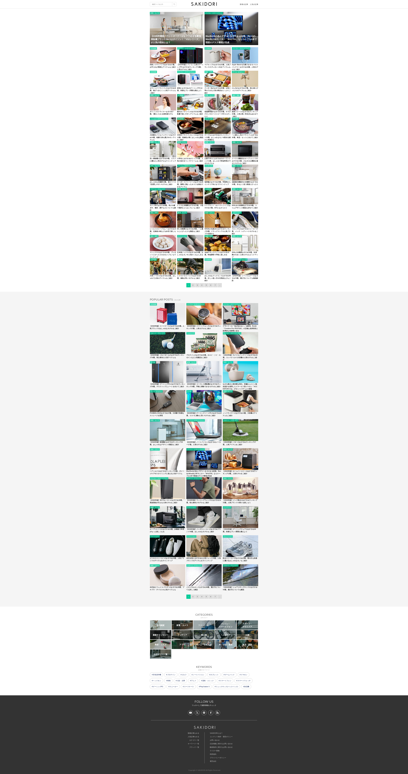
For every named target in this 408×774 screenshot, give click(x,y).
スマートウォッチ (244, 681)
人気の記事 (254, 4)
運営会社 (213, 761)
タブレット (214, 675)
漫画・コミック (208, 681)
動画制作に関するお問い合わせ (221, 747)
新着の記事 (244, 4)
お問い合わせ (215, 740)
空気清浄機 (157, 675)
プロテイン (171, 675)
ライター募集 (215, 751)
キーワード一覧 (193, 744)
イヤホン (244, 675)
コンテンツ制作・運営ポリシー (221, 737)
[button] (152, 26)
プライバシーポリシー (218, 758)
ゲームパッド (230, 675)
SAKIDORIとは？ (216, 733)
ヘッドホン (157, 681)
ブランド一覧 (194, 747)
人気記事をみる (193, 737)
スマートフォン (225, 681)
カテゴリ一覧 (194, 740)
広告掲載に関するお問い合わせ (221, 744)
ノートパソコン (198, 675)
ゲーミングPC (158, 686)
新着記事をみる (193, 733)
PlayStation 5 (205, 686)
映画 (169, 681)
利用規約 (213, 754)
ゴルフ (184, 675)
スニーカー (174, 686)
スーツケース (189, 686)
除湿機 (246, 686)
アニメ (193, 681)
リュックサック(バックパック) (227, 686)
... (219, 285)
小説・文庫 (181, 681)
